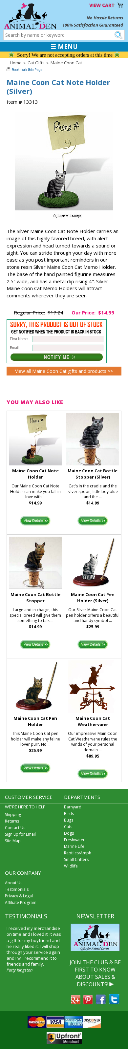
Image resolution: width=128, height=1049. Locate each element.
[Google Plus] (75, 1002)
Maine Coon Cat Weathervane (92, 721)
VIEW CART (102, 5)
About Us (13, 883)
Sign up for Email (20, 834)
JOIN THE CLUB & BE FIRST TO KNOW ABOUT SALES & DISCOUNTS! (95, 973)
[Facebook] (101, 1002)
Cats (68, 826)
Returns (12, 821)
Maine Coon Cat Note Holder (35, 474)
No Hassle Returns (105, 18)
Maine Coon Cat (66, 63)
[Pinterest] (88, 1002)
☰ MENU (64, 46)
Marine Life (74, 846)
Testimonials (17, 889)
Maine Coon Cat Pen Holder (35, 721)
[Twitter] (114, 1002)
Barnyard (72, 807)
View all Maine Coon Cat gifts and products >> (64, 371)
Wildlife (71, 866)
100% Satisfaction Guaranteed (92, 25)
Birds (69, 813)
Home (16, 63)
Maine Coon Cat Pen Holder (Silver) (93, 597)
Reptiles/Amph (77, 853)
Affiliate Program (20, 902)
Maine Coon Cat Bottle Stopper (35, 597)
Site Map (13, 841)
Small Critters (76, 859)
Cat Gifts (36, 63)
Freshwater (74, 840)
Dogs (69, 833)
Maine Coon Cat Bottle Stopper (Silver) (92, 474)
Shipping (13, 814)
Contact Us (15, 827)
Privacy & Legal (19, 896)
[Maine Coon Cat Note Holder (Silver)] (64, 218)
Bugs (68, 820)
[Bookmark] (25, 70)
